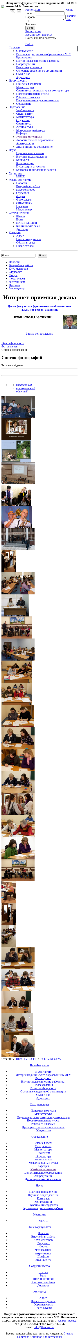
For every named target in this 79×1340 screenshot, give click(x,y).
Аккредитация (25, 143)
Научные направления (30, 153)
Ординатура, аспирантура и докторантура (42, 90)
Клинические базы (28, 226)
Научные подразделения (31, 156)
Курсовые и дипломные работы (36, 169)
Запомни (30, 24)
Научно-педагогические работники (38, 60)
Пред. (19, 1058)
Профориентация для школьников (37, 100)
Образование (17, 107)
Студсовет (22, 192)
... (27, 1058)
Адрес (20, 235)
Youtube (19, 10)
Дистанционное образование (34, 146)
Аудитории (23, 77)
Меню (69, 9)
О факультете (24, 50)
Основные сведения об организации (39, 70)
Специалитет (24, 113)
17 (45, 1058)
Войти (29, 44)
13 (30, 1058)
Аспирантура (24, 126)
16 (41, 1058)
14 (34, 1058)
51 (51, 1058)
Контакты (15, 232)
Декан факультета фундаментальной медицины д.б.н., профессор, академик (39, 308)
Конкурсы (22, 159)
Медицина (15, 173)
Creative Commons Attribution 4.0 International (45, 1335)
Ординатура (23, 123)
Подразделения (25, 64)
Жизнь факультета (20, 179)
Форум (20, 196)
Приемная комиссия (28, 83)
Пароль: (30, 17)
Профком (22, 206)
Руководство (24, 57)
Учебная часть (25, 110)
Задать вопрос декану (39, 333)
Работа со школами (28, 97)
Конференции (25, 163)
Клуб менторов (25, 189)
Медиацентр (24, 209)
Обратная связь (67, 48)
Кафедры (22, 133)
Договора (22, 229)
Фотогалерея (24, 199)
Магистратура (25, 87)
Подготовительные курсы (32, 93)
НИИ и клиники (26, 222)
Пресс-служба (25, 245)
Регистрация (33, 31)
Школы (20, 216)
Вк (12, 10)
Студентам (23, 120)
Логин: (29, 13)
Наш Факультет (39, 1065)
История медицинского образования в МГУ (43, 54)
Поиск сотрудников (28, 239)
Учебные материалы (29, 136)
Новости (21, 183)
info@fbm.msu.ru (44, 1327)
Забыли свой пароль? (38, 34)
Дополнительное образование (35, 140)
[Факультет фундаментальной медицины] (2, 6)
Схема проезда (67, 1320)
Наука (12, 150)
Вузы (19, 219)
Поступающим (18, 80)
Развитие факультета (29, 67)
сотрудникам (24, 202)
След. (57, 1058)
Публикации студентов (30, 166)
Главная (71, 15)
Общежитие (23, 103)
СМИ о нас (23, 73)
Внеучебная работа (28, 186)
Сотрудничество (19, 212)
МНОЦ (20, 176)
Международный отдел (30, 130)
